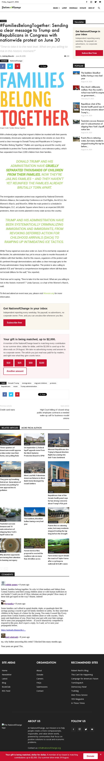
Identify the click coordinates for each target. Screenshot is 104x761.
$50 (30, 363)
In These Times (78, 703)
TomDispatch (77, 682)
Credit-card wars (7, 410)
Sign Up (91, 8)
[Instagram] (91, 2)
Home (4, 670)
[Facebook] (87, 2)
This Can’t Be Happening (82, 674)
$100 (41, 363)
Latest (64, 8)
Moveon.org (48, 293)
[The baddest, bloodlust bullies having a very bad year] (34, 511)
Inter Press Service (79, 695)
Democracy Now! (79, 686)
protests (53, 383)
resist (15, 386)
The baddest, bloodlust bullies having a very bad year (33, 521)
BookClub (6, 686)
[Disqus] (34, 614)
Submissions (42, 686)
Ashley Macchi (8, 56)
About (39, 670)
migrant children (40, 383)
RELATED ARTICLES (10, 427)
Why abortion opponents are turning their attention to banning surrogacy (10, 557)
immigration (26, 383)
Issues (55, 8)
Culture (3, 21)
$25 (19, 363)
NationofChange (16, 61)
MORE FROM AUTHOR (31, 427)
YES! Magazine (77, 699)
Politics (27, 515)
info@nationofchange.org (49, 748)
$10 (8, 363)
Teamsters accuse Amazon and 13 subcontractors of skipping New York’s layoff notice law (8, 529)
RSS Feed (6, 691)
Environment (5, 444)
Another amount (15, 371)
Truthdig (75, 691)
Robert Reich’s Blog (79, 670)
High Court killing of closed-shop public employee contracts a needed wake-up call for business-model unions (53, 414)
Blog (4, 682)
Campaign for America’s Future (84, 678)
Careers (40, 678)
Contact (40, 691)
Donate (83, 8)
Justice (27, 444)
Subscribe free (14, 322)
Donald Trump (13, 383)
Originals (73, 8)
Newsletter (7, 674)
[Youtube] (100, 2)
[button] (99, 8)
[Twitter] (96, 2)
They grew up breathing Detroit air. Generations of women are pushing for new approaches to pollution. (10, 484)
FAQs (39, 682)
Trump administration (28, 386)
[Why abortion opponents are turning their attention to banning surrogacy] (10, 545)
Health (51, 492)
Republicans (5, 386)
